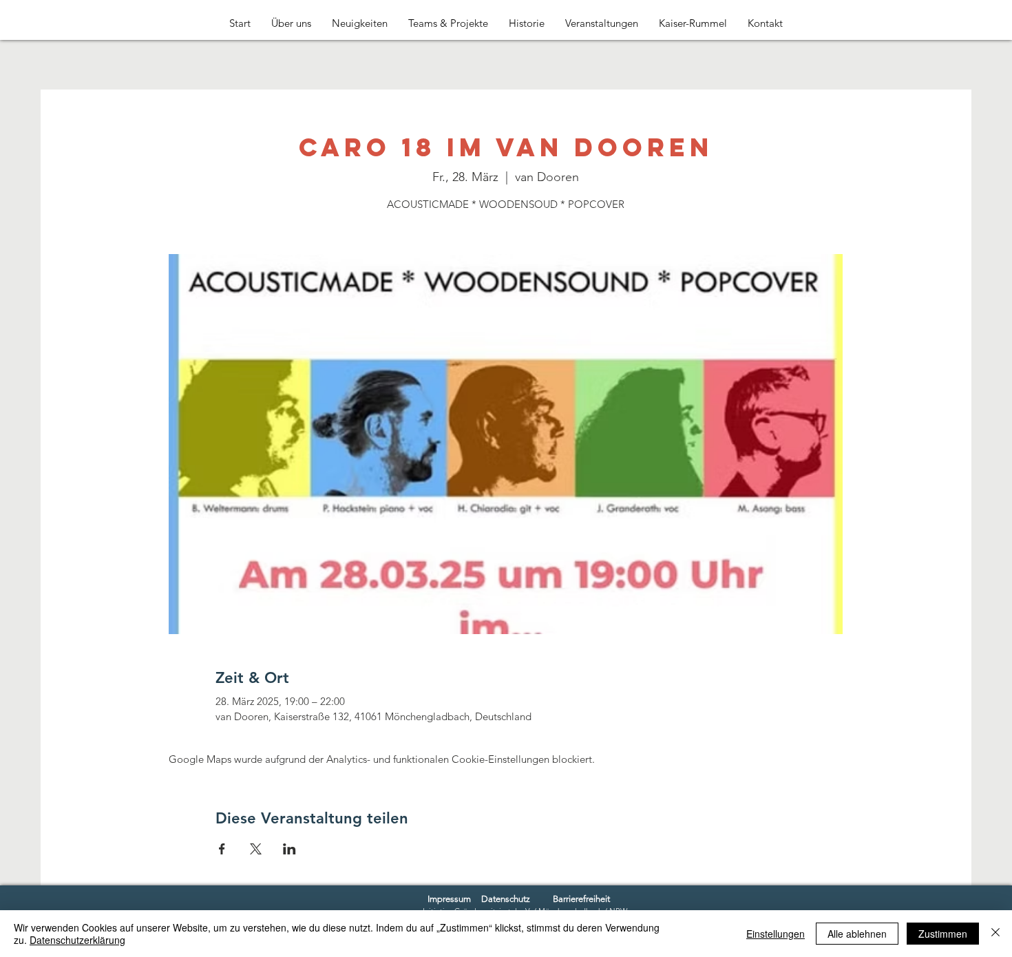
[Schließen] (995, 933)
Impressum (449, 899)
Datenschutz (505, 899)
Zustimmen (942, 933)
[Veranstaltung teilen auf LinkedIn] (289, 848)
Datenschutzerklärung (77, 940)
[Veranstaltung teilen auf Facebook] (222, 848)
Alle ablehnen (857, 933)
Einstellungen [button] (775, 933)
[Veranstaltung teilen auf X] (255, 848)
